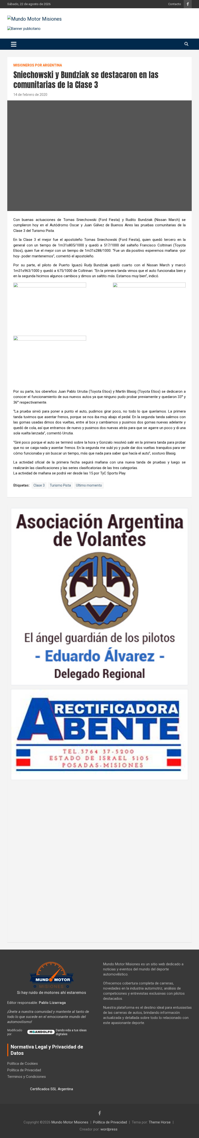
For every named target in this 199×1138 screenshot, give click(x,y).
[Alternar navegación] (13, 44)
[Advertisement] (99, 858)
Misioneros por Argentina (37, 65)
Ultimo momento (89, 485)
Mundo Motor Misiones (69, 1122)
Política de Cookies (22, 1063)
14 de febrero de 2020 (30, 95)
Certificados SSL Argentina (51, 1089)
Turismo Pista (60, 485)
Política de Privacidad (24, 1070)
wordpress (108, 1129)
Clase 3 (39, 485)
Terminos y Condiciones (26, 1076)
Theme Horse (160, 1122)
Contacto (174, 4)
